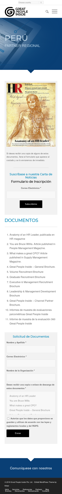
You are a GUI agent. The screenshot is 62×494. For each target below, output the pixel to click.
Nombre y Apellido (16, 342)
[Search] (45, 11)
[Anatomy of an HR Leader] (31, 395)
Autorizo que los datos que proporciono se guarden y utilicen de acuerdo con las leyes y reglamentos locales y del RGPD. (30, 422)
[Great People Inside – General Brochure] (31, 410)
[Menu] (53, 11)
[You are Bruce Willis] (31, 400)
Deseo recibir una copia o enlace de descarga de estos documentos (30, 386)
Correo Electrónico (31, 188)
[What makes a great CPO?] (31, 405)
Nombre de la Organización (21, 370)
